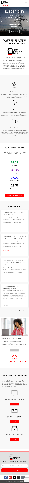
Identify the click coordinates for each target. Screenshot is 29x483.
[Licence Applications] (14, 410)
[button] (2, 22)
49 (15, 312)
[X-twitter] (14, 477)
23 (19, 310)
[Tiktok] (23, 477)
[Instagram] (18, 477)
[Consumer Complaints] (14, 392)
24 (23, 310)
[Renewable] (14, 121)
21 (11, 310)
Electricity (14, 91)
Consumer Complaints (14, 399)
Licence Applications (14, 417)
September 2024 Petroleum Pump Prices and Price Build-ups (14, 262)
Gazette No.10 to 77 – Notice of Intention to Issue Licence (14, 237)
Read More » (6, 226)
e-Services (4, 5)
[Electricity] (14, 85)
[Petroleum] (14, 103)
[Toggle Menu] (26, 2)
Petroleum (14, 109)
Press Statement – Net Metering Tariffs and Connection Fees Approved (13, 288)
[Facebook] (6, 477)
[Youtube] (10, 477)
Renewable (14, 128)
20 (8, 310)
